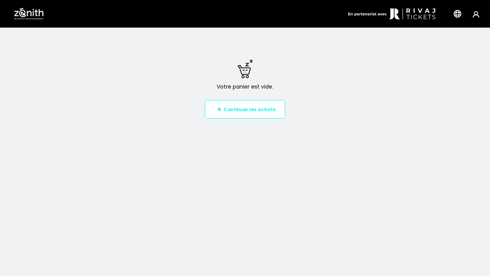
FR (457, 13)
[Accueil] (29, 14)
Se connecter (476, 14)
